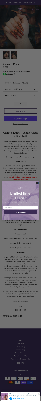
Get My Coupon (20, 212)
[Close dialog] (37, 183)
